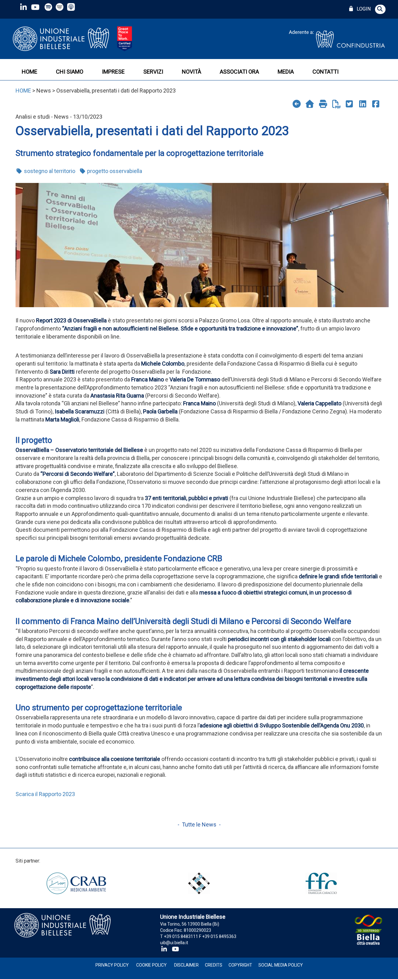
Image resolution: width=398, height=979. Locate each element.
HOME (29, 71)
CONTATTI (325, 71)
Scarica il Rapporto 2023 (45, 794)
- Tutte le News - (199, 824)
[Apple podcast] (71, 7)
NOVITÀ (191, 71)
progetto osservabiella (114, 171)
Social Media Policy (280, 965)
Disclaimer (186, 965)
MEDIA (286, 71)
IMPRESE (113, 71)
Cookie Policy (151, 965)
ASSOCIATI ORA (239, 71)
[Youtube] (35, 7)
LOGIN (362, 9)
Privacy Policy (112, 965)
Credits (213, 965)
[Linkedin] (23, 7)
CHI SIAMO (69, 71)
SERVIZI (153, 71)
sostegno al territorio (49, 171)
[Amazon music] (60, 7)
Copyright (240, 965)
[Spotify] (48, 7)
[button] (380, 9)
